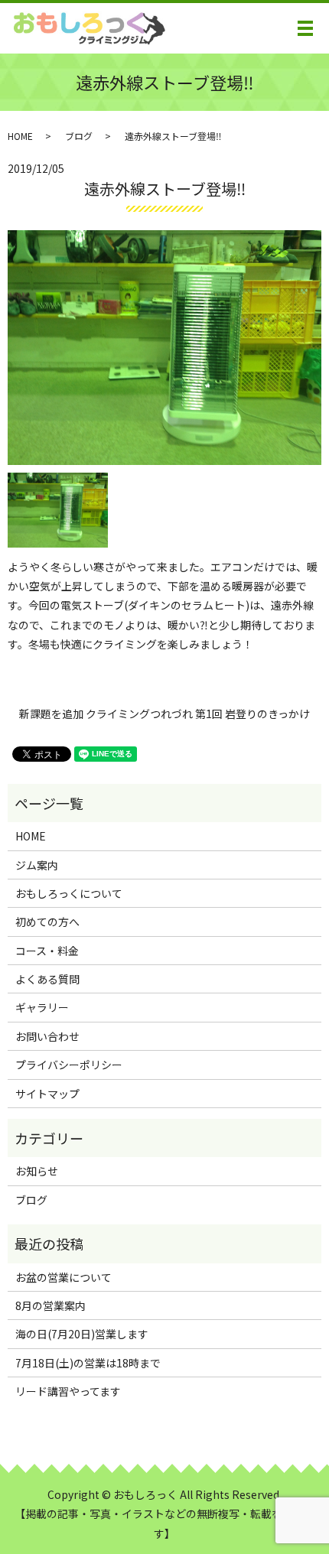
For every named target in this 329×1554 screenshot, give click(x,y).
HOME (20, 135)
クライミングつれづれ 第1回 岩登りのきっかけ (198, 714)
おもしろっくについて (68, 893)
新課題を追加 (51, 714)
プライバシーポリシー (68, 1064)
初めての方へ (47, 921)
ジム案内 (36, 865)
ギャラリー (42, 1007)
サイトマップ (47, 1093)
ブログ (79, 135)
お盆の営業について (63, 1277)
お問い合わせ (47, 1036)
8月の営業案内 (50, 1305)
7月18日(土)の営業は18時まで (88, 1362)
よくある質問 (47, 979)
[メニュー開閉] (305, 28)
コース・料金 (47, 950)
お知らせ (36, 1171)
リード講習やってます (68, 1391)
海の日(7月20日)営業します (81, 1333)
